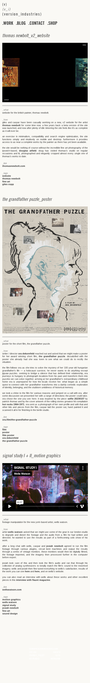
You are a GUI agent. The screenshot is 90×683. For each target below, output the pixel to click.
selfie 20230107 (76, 398)
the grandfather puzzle (52, 356)
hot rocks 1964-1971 (13, 404)
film (4, 429)
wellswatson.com (12, 589)
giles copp (8, 184)
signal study (9, 605)
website (6, 176)
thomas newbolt (11, 125)
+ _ (31, 455)
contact (37, 23)
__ (26, 35)
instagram (55, 658)
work (8, 23)
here (27, 571)
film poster (8, 435)
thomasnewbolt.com (13, 166)
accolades (34, 658)
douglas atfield (27, 150)
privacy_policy (36, 655)
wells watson (15, 532)
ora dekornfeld (26, 353)
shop (52, 23)
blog (21, 23)
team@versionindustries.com (43, 648)
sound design (10, 613)
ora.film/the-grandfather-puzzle (19, 419)
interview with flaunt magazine (33, 580)
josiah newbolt (54, 546)
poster (5, 432)
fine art (6, 181)
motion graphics (11, 599)
